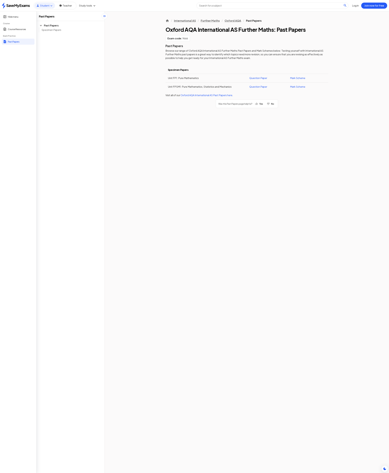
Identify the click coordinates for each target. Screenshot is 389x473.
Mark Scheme (297, 78)
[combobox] (272, 5)
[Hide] (105, 16)
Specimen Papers (51, 29)
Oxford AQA (233, 20)
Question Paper (258, 78)
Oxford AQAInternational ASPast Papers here (206, 95)
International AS (185, 20)
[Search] (345, 5)
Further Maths (210, 20)
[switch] (385, 469)
